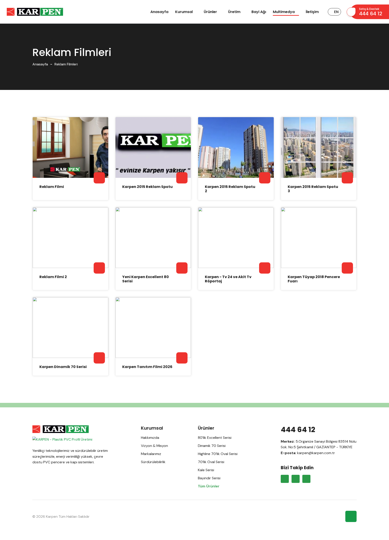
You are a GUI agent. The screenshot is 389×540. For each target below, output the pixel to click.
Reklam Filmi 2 (53, 276)
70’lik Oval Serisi (211, 462)
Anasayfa (159, 11)
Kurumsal (184, 11)
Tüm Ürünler (208, 486)
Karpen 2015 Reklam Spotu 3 (313, 189)
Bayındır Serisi (209, 478)
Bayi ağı (258, 11)
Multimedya (284, 11)
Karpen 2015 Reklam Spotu (147, 186)
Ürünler (210, 11)
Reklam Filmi (51, 186)
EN (336, 11)
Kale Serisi (206, 470)
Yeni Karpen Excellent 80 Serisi (145, 279)
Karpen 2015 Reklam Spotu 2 (230, 189)
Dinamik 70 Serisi (212, 445)
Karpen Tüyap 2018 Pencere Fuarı (314, 279)
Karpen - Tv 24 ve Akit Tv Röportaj (228, 279)
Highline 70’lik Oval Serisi (217, 453)
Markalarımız (151, 453)
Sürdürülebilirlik (153, 462)
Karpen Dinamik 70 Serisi (63, 366)
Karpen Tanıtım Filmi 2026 (147, 366)
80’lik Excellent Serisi (214, 437)
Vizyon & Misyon (154, 445)
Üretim (234, 11)
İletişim (312, 11)
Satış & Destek (370, 12)
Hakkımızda (150, 437)
